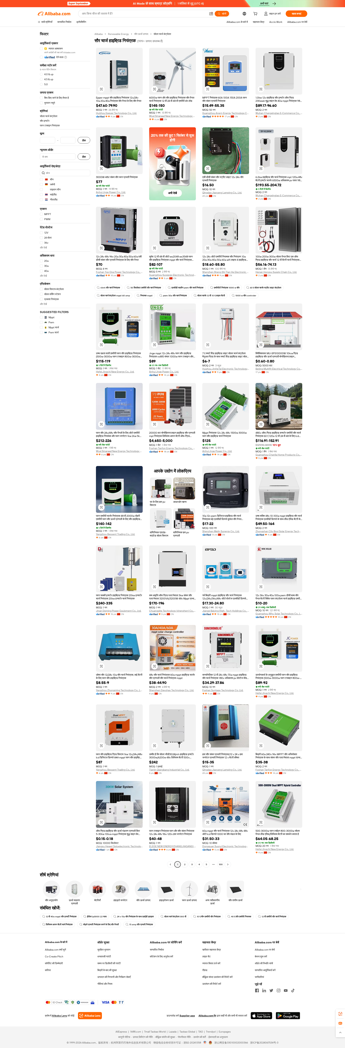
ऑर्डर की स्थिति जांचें (264, 963)
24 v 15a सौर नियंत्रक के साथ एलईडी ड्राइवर (135, 916)
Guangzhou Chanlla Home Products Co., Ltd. (279, 454)
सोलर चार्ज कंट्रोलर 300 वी (175, 916)
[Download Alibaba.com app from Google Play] (288, 1015)
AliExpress (121, 1031)
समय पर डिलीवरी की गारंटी (109, 963)
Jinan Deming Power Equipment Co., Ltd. (118, 610)
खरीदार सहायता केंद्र (211, 949)
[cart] (256, 14)
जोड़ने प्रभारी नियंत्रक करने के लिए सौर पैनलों (101, 924)
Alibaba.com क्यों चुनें (55, 949)
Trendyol (211, 1031)
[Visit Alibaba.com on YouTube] (286, 990)
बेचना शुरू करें (261, 956)
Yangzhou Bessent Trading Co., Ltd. (115, 534)
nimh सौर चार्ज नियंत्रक (110, 287)
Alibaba (99, 34)
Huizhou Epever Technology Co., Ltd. (116, 113)
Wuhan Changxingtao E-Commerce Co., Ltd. (279, 113)
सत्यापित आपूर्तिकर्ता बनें (265, 970)
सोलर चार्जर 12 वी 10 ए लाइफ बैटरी (211, 295)
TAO (200, 1031)
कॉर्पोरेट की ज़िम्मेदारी (54, 963)
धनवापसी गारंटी (104, 956)
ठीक (84, 140)
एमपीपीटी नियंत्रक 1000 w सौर (227, 287)
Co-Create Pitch (54, 956)
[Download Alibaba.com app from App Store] (261, 1015)
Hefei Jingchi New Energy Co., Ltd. (115, 371)
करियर (48, 970)
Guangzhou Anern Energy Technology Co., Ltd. (225, 113)
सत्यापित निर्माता (157, 949)
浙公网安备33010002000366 (231, 1042)
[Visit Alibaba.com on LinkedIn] (264, 990)
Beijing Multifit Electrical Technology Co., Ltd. (279, 368)
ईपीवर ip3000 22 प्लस (97, 916)
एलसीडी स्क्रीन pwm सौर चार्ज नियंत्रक (187, 287)
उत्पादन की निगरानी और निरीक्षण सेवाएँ (114, 977)
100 (221, 864)
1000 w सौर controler (245, 295)
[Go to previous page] (170, 864)
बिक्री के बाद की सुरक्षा (107, 970)
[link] (340, 1014)
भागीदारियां (259, 977)
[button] (211, 14)
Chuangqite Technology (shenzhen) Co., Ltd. (172, 610)
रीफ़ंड (204, 970)
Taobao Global (187, 1031)
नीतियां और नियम (104, 983)
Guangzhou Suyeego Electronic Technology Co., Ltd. (172, 274)
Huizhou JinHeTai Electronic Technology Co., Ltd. (225, 368)
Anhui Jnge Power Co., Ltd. (111, 192)
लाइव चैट (206, 956)
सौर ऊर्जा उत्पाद (141, 34)
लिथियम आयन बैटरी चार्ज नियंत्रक (59, 924)
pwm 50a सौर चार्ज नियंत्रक (175, 295)
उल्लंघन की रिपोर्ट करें (211, 983)
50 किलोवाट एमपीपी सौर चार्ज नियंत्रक (145, 287)
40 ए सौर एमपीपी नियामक (241, 916)
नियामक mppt (146, 295)
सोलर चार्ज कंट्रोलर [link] (162, 34)
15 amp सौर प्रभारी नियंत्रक (141, 924)
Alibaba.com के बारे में (56, 942)
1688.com (135, 1031)
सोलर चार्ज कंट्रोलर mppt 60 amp (115, 295)
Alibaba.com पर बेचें (265, 949)
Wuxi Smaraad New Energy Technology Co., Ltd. (172, 116)
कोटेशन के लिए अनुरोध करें (161, 956)
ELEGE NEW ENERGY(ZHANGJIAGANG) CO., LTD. (172, 846)
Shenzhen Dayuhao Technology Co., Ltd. (171, 690)
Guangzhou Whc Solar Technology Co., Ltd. (279, 613)
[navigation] (65, 449)
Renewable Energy (118, 34)
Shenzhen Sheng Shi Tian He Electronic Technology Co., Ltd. (225, 272)
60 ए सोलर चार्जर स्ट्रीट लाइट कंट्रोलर (265, 287)
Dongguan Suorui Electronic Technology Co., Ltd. (225, 846)
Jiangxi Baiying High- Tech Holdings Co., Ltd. (225, 610)
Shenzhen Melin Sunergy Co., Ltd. (221, 531)
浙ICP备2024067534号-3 (264, 1042)
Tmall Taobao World (155, 1031)
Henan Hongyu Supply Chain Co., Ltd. (276, 272)
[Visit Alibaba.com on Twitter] (271, 990)
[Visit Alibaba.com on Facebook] (257, 990)
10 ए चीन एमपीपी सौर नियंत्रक (209, 916)
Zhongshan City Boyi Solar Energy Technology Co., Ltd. (279, 531)
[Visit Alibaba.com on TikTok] (293, 990)
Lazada (172, 1031)
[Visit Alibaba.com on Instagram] (278, 990)
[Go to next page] (228, 864)
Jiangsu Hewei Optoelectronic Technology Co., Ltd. (119, 846)
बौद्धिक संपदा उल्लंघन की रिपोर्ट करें (217, 977)
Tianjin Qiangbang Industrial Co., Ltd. (169, 769)
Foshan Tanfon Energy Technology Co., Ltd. (172, 448)
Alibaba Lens (59, 1015)
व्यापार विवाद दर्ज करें (211, 963)
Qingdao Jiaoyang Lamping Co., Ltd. (222, 192)
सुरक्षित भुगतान (103, 949)
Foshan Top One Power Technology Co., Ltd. (119, 272)
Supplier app (187, 1015)
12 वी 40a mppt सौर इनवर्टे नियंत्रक (61, 916)
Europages (225, 1031)
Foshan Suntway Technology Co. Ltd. (222, 690)
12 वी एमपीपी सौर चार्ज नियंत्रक (274, 916)
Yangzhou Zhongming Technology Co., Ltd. (119, 690)
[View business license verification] (205, 1042)
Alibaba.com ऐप (207, 1015)
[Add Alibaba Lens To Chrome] (90, 1015)
